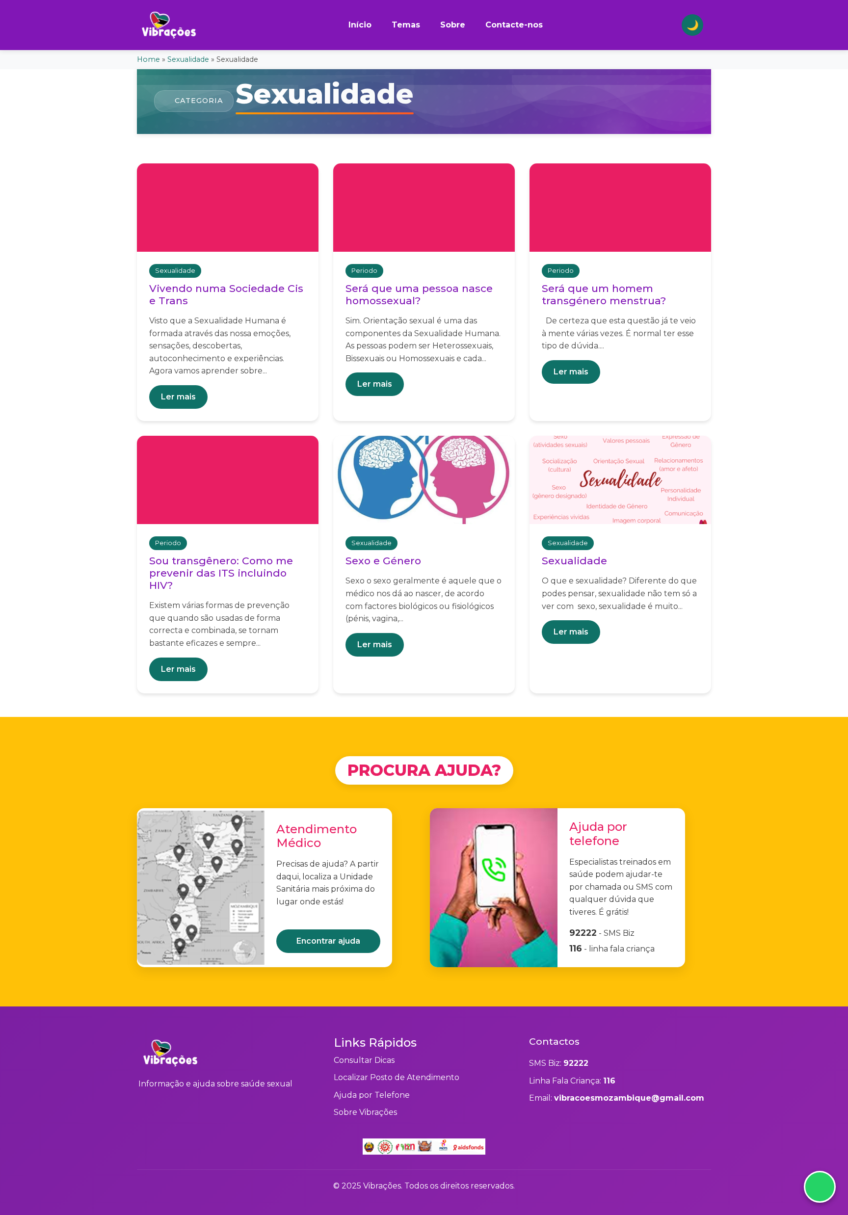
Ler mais (178, 396)
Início (359, 24)
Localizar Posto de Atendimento (396, 1077)
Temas (406, 24)
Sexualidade (188, 59)
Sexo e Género (383, 561)
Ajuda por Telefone (372, 1095)
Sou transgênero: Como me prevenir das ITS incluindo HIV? (221, 573)
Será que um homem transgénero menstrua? (604, 294)
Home (148, 59)
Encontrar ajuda (328, 941)
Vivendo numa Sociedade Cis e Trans (226, 294)
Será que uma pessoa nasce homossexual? (419, 294)
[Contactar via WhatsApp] (820, 1187)
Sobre (452, 24)
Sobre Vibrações (365, 1112)
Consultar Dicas (364, 1060)
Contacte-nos (514, 24)
